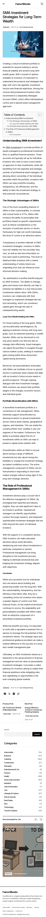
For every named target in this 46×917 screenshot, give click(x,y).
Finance (7, 773)
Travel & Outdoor (10, 811)
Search (6, 729)
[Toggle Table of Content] (38, 115)
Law (5, 790)
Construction (9, 763)
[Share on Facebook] (5, 694)
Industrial (7, 783)
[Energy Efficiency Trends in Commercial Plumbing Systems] (33, 712)
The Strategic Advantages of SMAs (23, 121)
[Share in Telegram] (14, 694)
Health (6, 776)
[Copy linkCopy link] (18, 694)
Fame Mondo (23, 4)
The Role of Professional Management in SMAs (22, 130)
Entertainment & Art (11, 769)
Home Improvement (31, 716)
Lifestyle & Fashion (11, 793)
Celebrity (7, 759)
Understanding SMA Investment (19, 118)
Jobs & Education (11, 787)
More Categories (8, 911)
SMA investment (13, 147)
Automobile (7, 714)
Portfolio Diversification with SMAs (23, 126)
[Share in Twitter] (9, 694)
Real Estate (8, 800)
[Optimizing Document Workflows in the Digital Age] (23, 850)
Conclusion (17, 134)
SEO (5, 804)
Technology (8, 807)
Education (8, 766)
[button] (3, 4)
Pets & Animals (10, 797)
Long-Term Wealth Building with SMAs (25, 124)
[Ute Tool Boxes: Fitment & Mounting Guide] (13, 712)
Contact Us (18, 911)
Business (6, 27)
